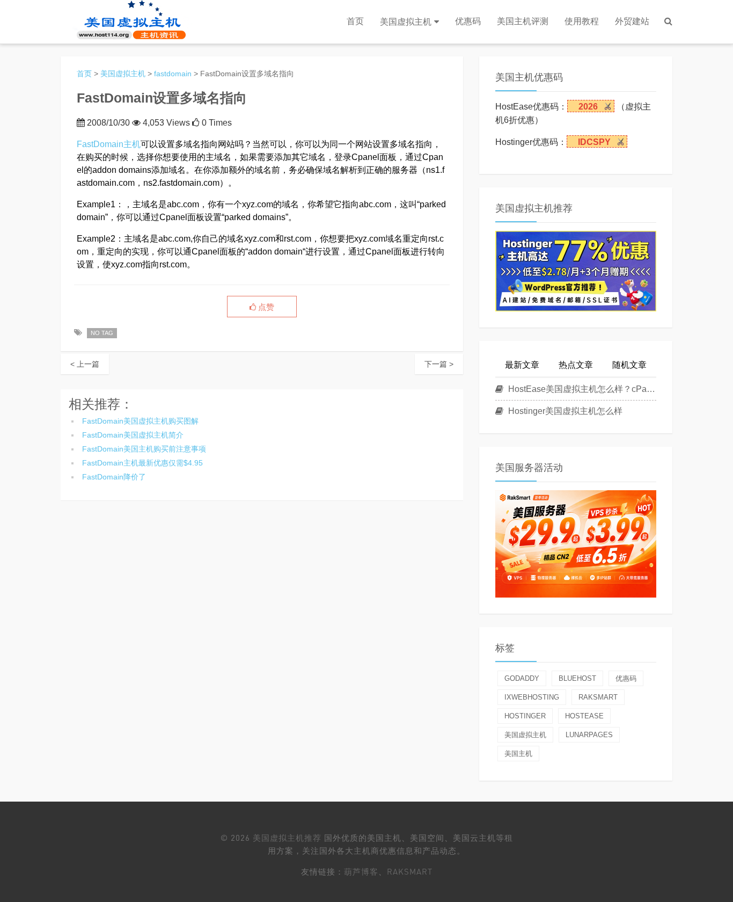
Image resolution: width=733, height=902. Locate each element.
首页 (355, 21)
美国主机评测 (522, 21)
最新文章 (522, 364)
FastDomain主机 (109, 144)
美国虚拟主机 (405, 21)
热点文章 (576, 364)
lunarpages (589, 735)
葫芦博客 (361, 871)
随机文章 (629, 364)
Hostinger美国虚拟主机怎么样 (564, 411)
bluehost (577, 678)
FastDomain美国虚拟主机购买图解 (140, 421)
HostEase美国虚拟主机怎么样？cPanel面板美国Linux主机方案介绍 (581, 389)
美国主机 (518, 754)
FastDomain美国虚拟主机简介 (133, 435)
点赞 (265, 307)
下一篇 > (438, 364)
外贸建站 (632, 21)
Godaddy (521, 678)
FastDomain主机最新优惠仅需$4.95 (142, 463)
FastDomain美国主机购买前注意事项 (144, 449)
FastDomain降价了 (114, 476)
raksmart (598, 697)
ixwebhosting (531, 697)
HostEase (584, 716)
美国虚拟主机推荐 (287, 837)
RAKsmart (410, 871)
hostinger (525, 716)
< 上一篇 (84, 364)
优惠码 (468, 21)
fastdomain (173, 73)
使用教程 (582, 21)
